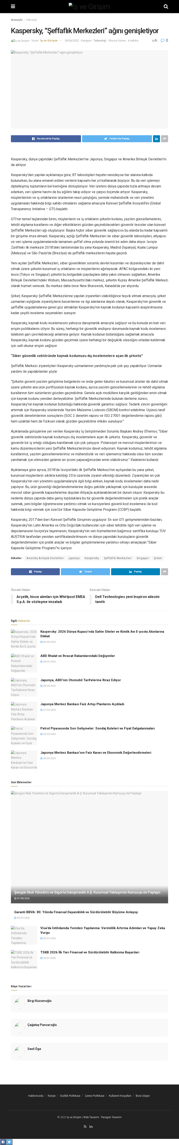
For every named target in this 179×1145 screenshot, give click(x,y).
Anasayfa (16, 19)
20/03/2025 (49, 758)
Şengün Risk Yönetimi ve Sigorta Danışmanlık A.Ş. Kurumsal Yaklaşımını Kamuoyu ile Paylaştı (87, 892)
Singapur (143, 558)
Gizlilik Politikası (70, 1095)
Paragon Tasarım (111, 1117)
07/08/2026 (22, 898)
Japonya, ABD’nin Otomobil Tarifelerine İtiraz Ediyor (80, 680)
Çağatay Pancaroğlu (42, 1025)
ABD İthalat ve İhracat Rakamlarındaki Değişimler (77, 656)
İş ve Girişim (49, 40)
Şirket (158, 558)
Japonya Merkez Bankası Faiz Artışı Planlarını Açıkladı (82, 704)
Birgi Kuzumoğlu (40, 1001)
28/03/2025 (49, 661)
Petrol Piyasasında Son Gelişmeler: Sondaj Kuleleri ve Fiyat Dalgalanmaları (97, 728)
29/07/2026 (49, 958)
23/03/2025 (49, 734)
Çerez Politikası (94, 1095)
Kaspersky (92, 558)
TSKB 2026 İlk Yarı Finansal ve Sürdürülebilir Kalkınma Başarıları (89, 952)
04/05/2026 (49, 642)
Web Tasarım (91, 1117)
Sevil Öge (34, 1049)
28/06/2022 (72, 40)
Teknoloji (31, 19)
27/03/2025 (49, 709)
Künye (51, 1095)
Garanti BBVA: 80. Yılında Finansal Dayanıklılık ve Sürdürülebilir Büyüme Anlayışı (76, 912)
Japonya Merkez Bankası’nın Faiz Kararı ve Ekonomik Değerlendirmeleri (95, 753)
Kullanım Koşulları (120, 1095)
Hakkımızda (35, 1095)
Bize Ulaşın (143, 1095)
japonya (74, 558)
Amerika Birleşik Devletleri (45, 558)
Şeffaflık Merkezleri (118, 558)
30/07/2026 (22, 917)
